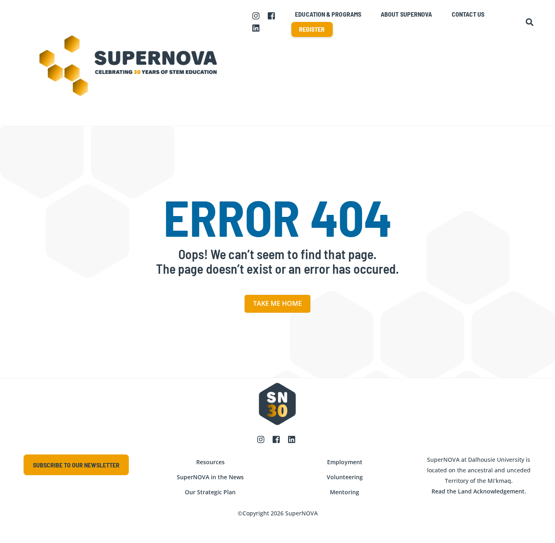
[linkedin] (256, 27)
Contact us (468, 14)
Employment (344, 462)
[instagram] (256, 15)
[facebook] (272, 15)
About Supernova (406, 14)
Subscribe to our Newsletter (76, 465)
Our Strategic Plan (210, 492)
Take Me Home (277, 303)
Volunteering (345, 477)
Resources (210, 462)
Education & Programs (328, 14)
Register (312, 29)
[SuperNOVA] (129, 115)
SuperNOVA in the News (210, 477)
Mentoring (344, 492)
